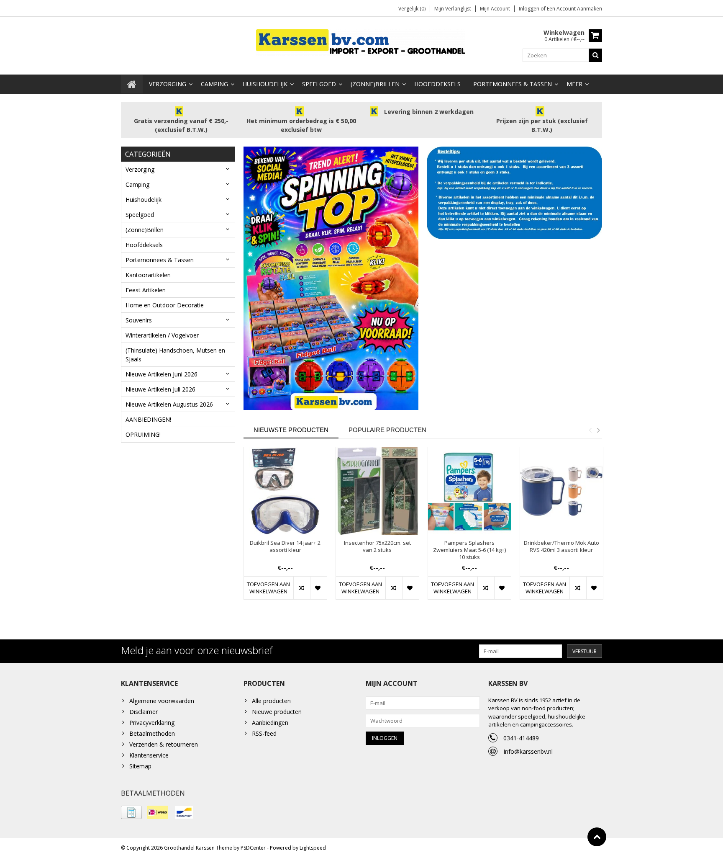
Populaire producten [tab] (387, 429)
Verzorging (167, 84)
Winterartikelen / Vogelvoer (162, 335)
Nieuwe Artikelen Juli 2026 (160, 389)
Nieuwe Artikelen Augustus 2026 (169, 404)
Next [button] (598, 430)
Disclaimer (143, 712)
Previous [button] (590, 430)
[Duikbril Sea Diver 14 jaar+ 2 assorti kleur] (285, 491)
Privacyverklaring (151, 723)
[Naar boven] (596, 836)
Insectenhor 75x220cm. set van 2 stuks (377, 546)
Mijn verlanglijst (452, 8)
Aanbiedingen (270, 723)
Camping (214, 84)
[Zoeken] (595, 55)
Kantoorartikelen (148, 275)
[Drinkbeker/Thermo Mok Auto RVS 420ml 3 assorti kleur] (561, 491)
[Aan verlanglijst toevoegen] (318, 588)
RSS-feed (264, 733)
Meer (574, 84)
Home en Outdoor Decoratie (165, 305)
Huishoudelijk (265, 84)
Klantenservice (149, 755)
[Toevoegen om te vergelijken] (301, 588)
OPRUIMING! (143, 434)
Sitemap (140, 766)
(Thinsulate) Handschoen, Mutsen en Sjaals (175, 354)
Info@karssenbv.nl (528, 751)
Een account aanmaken (574, 8)
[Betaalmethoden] (131, 812)
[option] (285, 527)
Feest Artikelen (146, 290)
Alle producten (271, 701)
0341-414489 (521, 738)
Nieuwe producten (277, 712)
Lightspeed (313, 847)
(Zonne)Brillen (375, 84)
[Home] (132, 84)
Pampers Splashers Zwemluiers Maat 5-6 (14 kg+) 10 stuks (469, 550)
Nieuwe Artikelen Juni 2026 (161, 374)
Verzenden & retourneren (163, 744)
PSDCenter (253, 847)
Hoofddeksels (437, 84)
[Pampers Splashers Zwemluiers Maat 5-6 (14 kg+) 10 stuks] (469, 491)
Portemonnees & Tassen (512, 84)
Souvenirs (139, 320)
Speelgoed (319, 84)
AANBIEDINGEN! (148, 419)
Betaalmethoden (152, 733)
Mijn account (495, 8)
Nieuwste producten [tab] (291, 429)
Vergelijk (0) (412, 8)
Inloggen (530, 8)
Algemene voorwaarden (161, 701)
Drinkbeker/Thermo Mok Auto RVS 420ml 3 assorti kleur (561, 546)
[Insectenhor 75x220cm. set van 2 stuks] (377, 491)
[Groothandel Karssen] (361, 42)
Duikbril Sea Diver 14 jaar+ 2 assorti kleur (285, 546)
